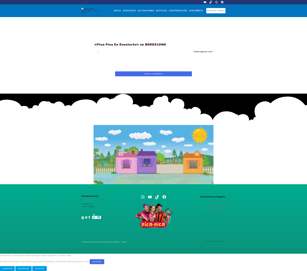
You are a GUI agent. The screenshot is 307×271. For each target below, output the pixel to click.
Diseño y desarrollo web (212, 241)
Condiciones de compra (214, 210)
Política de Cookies (216, 205)
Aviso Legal (220, 202)
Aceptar (7, 268)
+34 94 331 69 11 (88, 207)
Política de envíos (217, 213)
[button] (215, 10)
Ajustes (39, 268)
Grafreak (222, 241)
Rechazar (23, 268)
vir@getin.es (87, 204)
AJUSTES (97, 262)
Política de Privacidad (215, 207)
